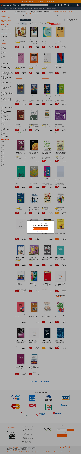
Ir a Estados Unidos (40, 229)
